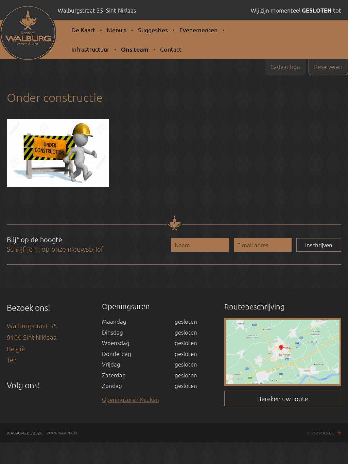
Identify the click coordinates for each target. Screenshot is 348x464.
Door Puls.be (320, 432)
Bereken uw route (282, 398)
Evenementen (198, 29)
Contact (170, 49)
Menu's (116, 29)
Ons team (135, 49)
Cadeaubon (285, 66)
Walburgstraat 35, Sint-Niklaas (97, 10)
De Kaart (83, 29)
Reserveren (328, 66)
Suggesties (153, 29)
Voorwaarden (62, 432)
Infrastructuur (90, 49)
